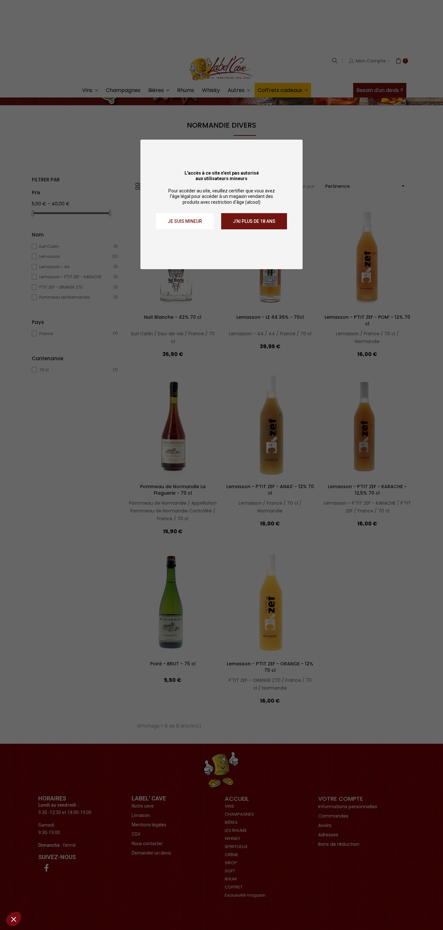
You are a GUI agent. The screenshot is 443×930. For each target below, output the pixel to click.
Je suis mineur (185, 221)
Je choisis (75, 897)
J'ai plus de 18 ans (254, 221)
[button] (13, 919)
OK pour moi (120, 897)
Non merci (29, 897)
